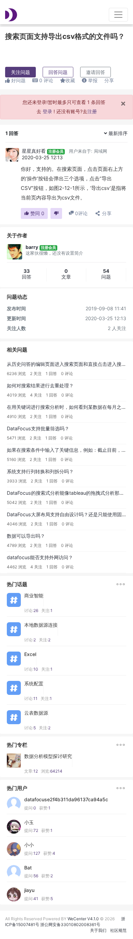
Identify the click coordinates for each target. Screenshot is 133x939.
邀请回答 (95, 72)
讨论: (31, 610)
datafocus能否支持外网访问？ (40, 557)
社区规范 (118, 930)
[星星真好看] (12, 155)
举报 (92, 80)
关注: (47, 610)
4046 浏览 (17, 523)
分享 (109, 80)
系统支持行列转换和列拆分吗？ (40, 471)
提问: (30, 807)
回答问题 (58, 72)
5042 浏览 (16, 502)
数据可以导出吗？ (26, 536)
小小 (29, 845)
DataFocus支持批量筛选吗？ (38, 428)
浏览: (51, 771)
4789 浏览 (16, 545)
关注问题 (20, 72)
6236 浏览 (16, 373)
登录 (47, 111)
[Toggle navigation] (118, 14)
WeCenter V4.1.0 (83, 918)
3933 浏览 (17, 480)
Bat (28, 867)
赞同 (36, 213)
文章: (31, 771)
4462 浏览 (16, 566)
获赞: (44, 807)
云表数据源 (36, 713)
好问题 (18, 80)
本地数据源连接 (41, 625)
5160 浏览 (16, 459)
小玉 (29, 822)
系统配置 (33, 683)
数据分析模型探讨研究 (48, 756)
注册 (92, 111)
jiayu (29, 890)
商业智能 (33, 595)
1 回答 (51, 373)
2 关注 (36, 373)
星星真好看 (34, 151)
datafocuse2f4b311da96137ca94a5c (66, 799)
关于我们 (98, 930)
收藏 (70, 80)
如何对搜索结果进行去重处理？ (40, 385)
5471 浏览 (16, 438)
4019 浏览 (16, 395)
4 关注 (36, 395)
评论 (46, 80)
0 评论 (67, 373)
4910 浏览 (16, 416)
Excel (30, 654)
